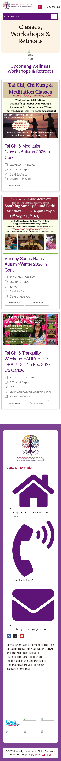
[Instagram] (15, 636)
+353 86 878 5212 (51, 6)
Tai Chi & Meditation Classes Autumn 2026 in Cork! (27, 151)
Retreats (14, 396)
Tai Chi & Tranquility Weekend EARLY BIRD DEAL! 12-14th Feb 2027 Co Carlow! (28, 361)
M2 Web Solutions (41, 754)
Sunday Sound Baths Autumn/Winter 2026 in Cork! (26, 264)
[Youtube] (22, 636)
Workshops (25, 179)
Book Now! (38, 303)
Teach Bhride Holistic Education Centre (30, 391)
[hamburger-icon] (54, 16)
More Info (14, 186)
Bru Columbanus (19, 174)
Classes (14, 179)
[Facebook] (9, 636)
